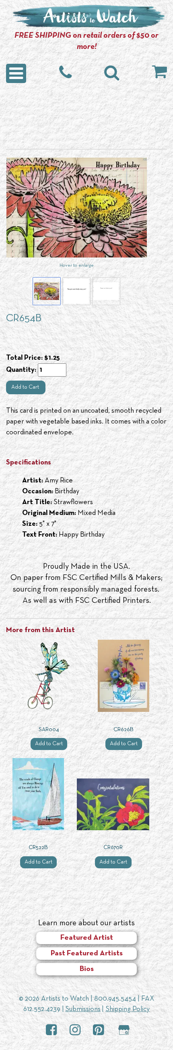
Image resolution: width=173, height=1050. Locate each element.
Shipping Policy (127, 1009)
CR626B (123, 729)
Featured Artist (86, 937)
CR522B (38, 847)
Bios (87, 969)
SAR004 (49, 729)
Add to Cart (25, 387)
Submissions (83, 1009)
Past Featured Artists (87, 953)
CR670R (113, 847)
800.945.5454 (115, 998)
